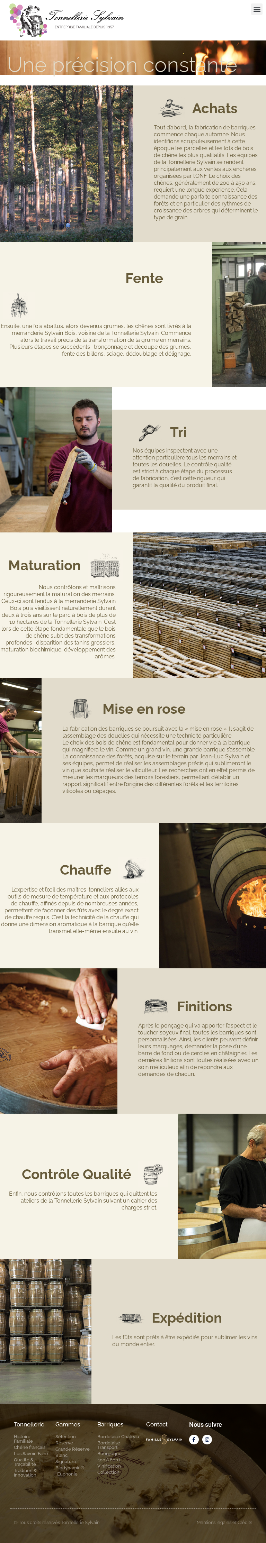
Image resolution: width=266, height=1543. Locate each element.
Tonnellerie (29, 1424)
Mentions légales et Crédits (224, 1522)
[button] (257, 9)
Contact (157, 1424)
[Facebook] (194, 1439)
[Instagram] (207, 1439)
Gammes (67, 1424)
